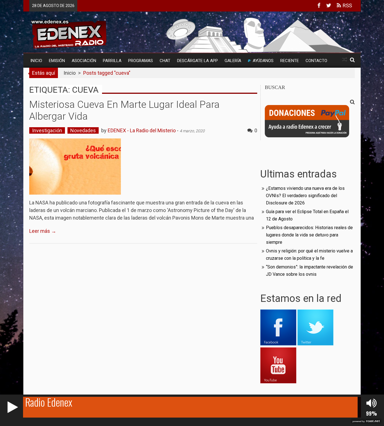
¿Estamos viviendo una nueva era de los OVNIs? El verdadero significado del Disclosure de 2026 (305, 196)
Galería (233, 60)
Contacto (316, 60)
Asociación (84, 60)
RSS (346, 5)
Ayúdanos (263, 60)
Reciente (289, 60)
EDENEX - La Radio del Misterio (142, 130)
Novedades (83, 130)
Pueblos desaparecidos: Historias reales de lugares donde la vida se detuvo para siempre (309, 235)
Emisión (57, 60)
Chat (165, 60)
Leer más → (42, 231)
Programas (140, 60)
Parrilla (112, 60)
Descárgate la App (197, 60)
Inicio (36, 60)
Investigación (47, 130)
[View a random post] (344, 60)
